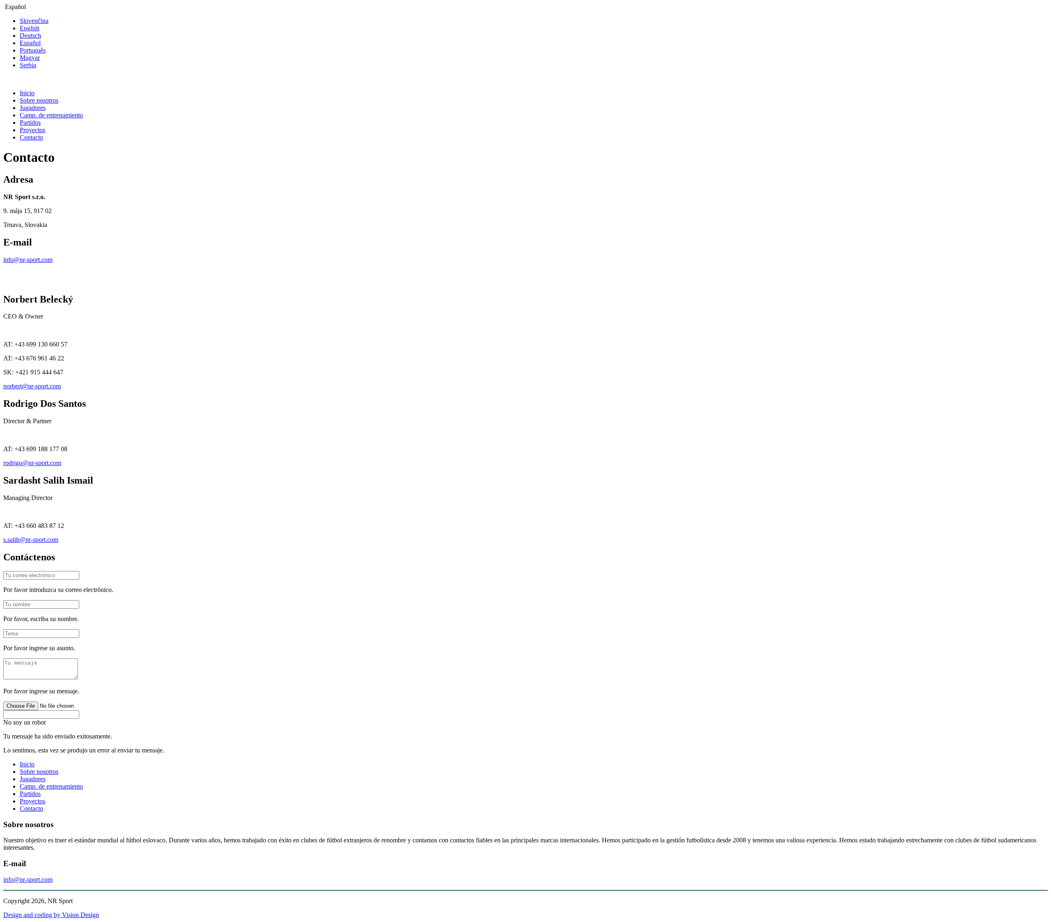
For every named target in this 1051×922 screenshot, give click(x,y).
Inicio (27, 92)
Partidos (30, 122)
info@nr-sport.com (28, 259)
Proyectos (32, 129)
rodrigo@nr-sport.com (32, 462)
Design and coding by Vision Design (51, 914)
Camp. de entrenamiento (51, 115)
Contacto (31, 137)
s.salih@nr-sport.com (30, 539)
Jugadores (33, 107)
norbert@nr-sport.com (32, 386)
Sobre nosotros (39, 100)
